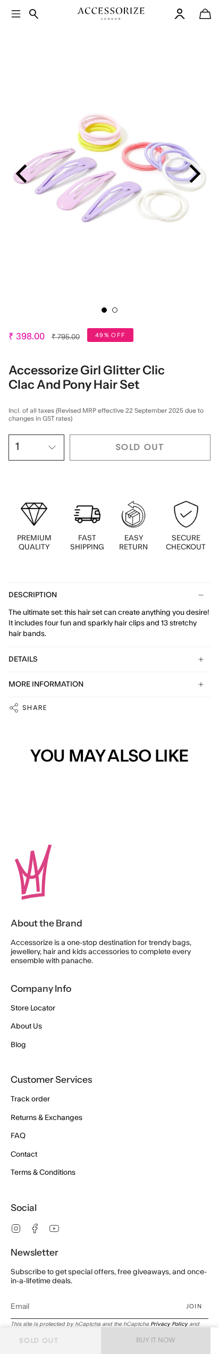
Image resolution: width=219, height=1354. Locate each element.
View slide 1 (104, 310)
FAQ (18, 1136)
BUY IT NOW (155, 1340)
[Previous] (23, 173)
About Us (26, 1026)
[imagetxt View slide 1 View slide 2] (109, 164)
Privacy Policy (169, 1324)
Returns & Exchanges (46, 1118)
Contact (24, 1154)
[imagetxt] (111, 13)
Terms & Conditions (43, 1172)
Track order (30, 1099)
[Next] (193, 173)
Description (33, 595)
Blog (18, 1045)
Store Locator (33, 1008)
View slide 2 (114, 310)
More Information (46, 684)
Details (23, 659)
